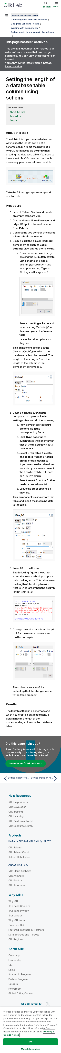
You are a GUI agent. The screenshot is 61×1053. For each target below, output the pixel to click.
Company (14, 955)
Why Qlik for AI (16, 920)
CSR (10, 964)
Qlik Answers (16, 875)
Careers (13, 983)
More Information (30, 1049)
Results (13, 120)
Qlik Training (15, 811)
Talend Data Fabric (19, 857)
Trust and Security (19, 906)
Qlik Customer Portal (20, 821)
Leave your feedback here (25, 763)
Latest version (13, 66)
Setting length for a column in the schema (32, 32)
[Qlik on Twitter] (47, 1003)
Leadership (15, 960)
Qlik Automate (16, 885)
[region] (30, 1029)
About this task (17, 112)
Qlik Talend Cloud (18, 852)
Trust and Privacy (18, 910)
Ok (30, 1041)
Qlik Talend (15, 847)
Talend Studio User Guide (25, 15)
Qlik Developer (17, 806)
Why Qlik (13, 901)
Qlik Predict (15, 880)
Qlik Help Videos (18, 802)
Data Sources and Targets (23, 934)
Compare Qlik (16, 925)
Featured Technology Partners (26, 929)
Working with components (24, 28)
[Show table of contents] (6, 15)
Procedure (15, 116)
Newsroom (14, 988)
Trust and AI (15, 915)
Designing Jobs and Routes (25, 23)
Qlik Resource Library (20, 825)
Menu (56, 6)
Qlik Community (31, 1004)
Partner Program (18, 979)
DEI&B (11, 969)
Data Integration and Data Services (29, 19)
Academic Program (19, 974)
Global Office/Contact (21, 993)
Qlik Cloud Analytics (19, 871)
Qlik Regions (15, 939)
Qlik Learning (16, 816)
